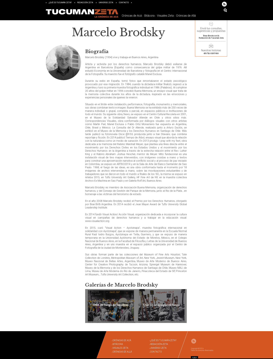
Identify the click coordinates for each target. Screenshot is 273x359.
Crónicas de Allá (186, 15)
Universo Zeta (106, 2)
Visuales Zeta (165, 15)
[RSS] (224, 4)
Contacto (124, 2)
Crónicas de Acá (132, 15)
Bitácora (149, 15)
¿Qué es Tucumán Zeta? (60, 2)
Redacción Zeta (85, 2)
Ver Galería (110, 313)
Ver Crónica (161, 313)
